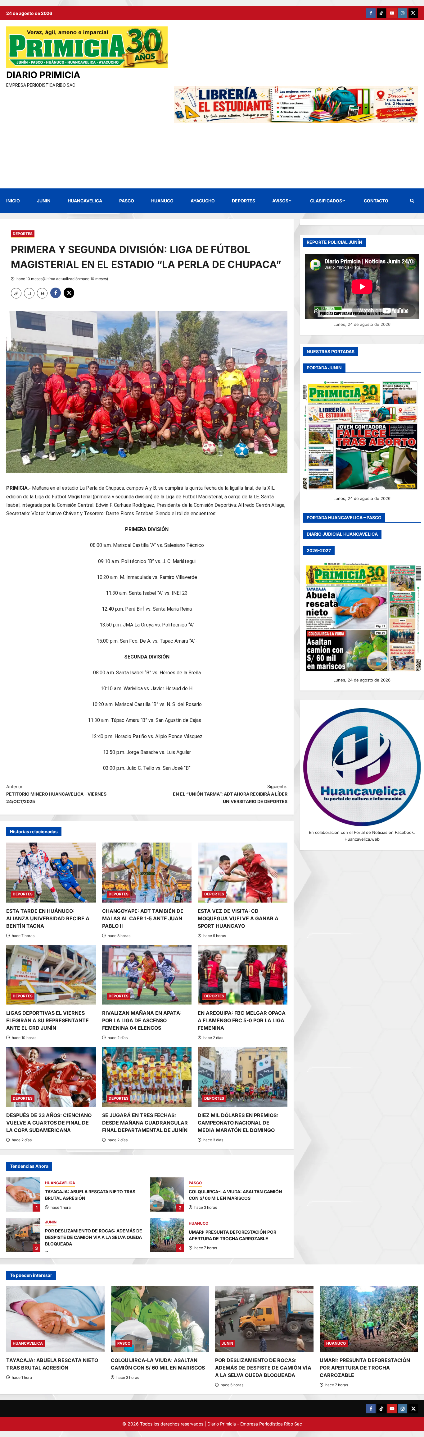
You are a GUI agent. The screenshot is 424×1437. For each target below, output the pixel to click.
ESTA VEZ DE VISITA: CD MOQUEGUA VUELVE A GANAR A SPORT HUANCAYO (238, 918)
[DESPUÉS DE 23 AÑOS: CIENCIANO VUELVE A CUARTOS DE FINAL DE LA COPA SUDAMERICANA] (51, 1077)
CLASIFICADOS (326, 200)
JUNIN (44, 200)
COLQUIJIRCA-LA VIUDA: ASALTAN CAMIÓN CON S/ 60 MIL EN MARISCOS (167, 1194)
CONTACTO (376, 200)
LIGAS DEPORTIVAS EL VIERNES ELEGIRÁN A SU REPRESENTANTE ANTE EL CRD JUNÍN (47, 1020)
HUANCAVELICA (85, 200)
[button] (412, 201)
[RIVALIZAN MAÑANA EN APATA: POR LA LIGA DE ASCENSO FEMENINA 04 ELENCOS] (147, 975)
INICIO (13, 200)
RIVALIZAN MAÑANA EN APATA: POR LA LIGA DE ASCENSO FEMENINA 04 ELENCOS (142, 1020)
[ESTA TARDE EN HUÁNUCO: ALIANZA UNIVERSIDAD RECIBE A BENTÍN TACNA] (51, 872)
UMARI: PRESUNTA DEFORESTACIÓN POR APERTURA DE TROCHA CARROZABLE (167, 1235)
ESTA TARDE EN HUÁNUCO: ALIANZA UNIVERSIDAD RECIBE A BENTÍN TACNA (47, 918)
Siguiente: (230, 794)
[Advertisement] (87, 135)
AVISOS (280, 200)
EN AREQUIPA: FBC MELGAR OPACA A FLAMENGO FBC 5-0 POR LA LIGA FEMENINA (242, 1020)
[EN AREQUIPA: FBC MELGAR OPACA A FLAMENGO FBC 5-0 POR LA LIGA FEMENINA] (242, 975)
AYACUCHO (203, 200)
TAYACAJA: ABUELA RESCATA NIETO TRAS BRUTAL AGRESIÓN (23, 1194)
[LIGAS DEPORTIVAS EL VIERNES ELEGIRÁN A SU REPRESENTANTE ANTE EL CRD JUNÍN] (51, 975)
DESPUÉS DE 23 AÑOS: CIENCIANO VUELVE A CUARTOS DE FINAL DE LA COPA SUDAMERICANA (49, 1122)
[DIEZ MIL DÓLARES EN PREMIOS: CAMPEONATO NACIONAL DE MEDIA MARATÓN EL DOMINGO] (242, 1077)
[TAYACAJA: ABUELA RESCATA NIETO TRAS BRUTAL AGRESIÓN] (55, 1319)
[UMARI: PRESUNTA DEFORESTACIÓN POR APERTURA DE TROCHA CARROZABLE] (369, 1319)
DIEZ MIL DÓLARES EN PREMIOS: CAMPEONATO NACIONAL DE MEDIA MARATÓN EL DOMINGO (238, 1122)
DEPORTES (243, 200)
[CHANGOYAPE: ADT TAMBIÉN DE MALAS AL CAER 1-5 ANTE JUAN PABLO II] (147, 872)
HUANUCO (162, 200)
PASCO (126, 200)
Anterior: (56, 794)
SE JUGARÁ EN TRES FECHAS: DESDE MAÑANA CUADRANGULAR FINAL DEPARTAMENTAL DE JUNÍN (145, 1122)
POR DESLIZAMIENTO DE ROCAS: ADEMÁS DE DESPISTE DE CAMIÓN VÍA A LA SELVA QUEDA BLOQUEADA (23, 1235)
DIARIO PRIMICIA (43, 74)
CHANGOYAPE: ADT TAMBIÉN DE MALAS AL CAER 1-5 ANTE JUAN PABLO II (142, 918)
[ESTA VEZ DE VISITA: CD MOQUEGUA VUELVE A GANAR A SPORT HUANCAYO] (242, 872)
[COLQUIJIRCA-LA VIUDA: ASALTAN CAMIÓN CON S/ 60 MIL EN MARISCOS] (160, 1319)
